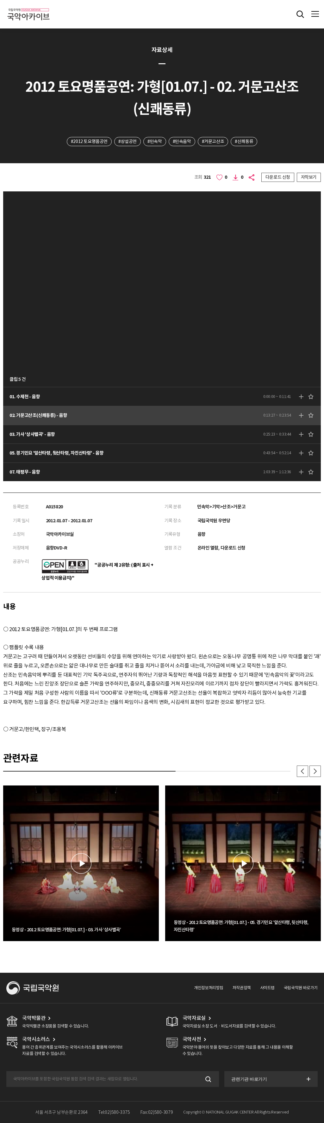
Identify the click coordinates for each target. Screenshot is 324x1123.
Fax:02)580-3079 (156, 1112)
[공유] (252, 177)
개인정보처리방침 (208, 987)
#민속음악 (182, 141)
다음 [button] (315, 771)
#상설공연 (127, 141)
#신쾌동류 (244, 141)
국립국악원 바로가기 (301, 987)
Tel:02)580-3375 (114, 1112)
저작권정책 (242, 987)
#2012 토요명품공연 (89, 141)
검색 (207, 1079)
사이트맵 (267, 987)
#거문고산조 (213, 141)
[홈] (28, 7)
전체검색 (300, 14)
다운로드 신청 (277, 177)
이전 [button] (302, 771)
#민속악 (154, 141)
